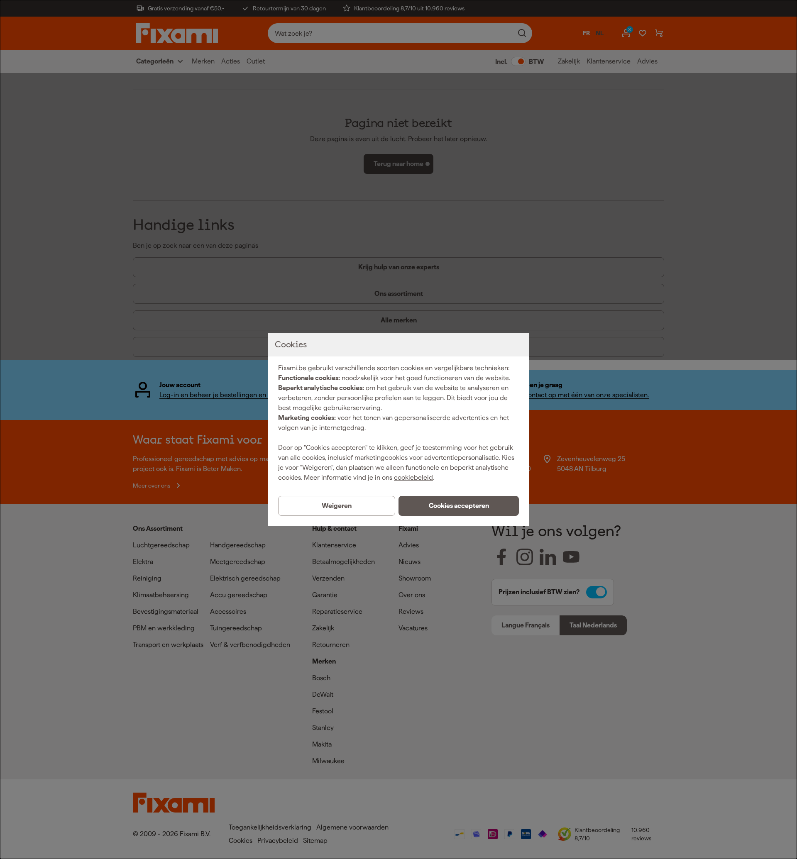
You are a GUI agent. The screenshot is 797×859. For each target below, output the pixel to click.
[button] (458, 506)
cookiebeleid (413, 477)
